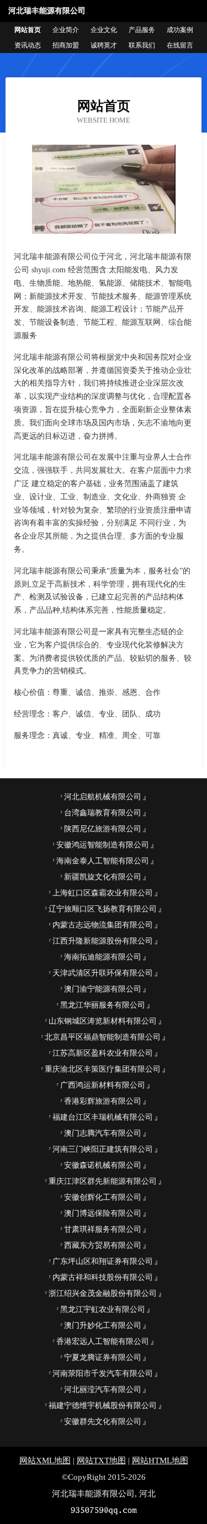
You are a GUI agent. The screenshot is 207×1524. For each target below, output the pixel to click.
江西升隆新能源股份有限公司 (102, 941)
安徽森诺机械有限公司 (102, 1165)
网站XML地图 (45, 1460)
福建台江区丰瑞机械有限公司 (102, 1117)
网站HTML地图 (160, 1460)
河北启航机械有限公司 (102, 797)
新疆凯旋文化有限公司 (102, 877)
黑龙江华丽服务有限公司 (102, 1005)
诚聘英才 (104, 45)
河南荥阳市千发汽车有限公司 (102, 1373)
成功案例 (180, 30)
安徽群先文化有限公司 (102, 1421)
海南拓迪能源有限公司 (102, 957)
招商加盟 (65, 45)
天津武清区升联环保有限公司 (102, 973)
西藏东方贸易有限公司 (102, 1245)
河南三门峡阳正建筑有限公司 (102, 1149)
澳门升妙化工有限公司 (102, 1325)
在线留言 (180, 45)
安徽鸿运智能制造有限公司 (102, 845)
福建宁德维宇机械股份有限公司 (103, 1405)
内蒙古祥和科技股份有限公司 (102, 1277)
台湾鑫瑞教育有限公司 (102, 813)
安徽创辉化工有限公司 (102, 1197)
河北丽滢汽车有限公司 (102, 1389)
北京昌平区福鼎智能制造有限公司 (103, 1037)
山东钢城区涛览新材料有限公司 (103, 1021)
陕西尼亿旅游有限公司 (102, 829)
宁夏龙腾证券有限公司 (102, 1357)
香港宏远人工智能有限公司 (102, 1341)
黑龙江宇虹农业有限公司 (102, 1309)
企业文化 (104, 30)
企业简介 (65, 30)
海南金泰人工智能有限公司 (102, 861)
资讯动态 (27, 45)
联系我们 (142, 45)
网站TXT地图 (101, 1460)
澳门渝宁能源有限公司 (102, 989)
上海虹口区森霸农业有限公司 (102, 893)
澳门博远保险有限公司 (102, 1213)
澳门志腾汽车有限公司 (102, 1133)
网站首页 (27, 30)
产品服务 (142, 30)
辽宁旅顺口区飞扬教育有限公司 (103, 909)
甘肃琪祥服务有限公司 (102, 1229)
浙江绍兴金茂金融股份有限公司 (103, 1293)
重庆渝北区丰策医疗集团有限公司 (103, 1069)
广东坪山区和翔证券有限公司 (102, 1261)
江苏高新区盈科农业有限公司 (102, 1053)
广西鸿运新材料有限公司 (102, 1085)
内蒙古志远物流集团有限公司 (102, 925)
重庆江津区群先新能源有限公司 (103, 1181)
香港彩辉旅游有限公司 (102, 1101)
